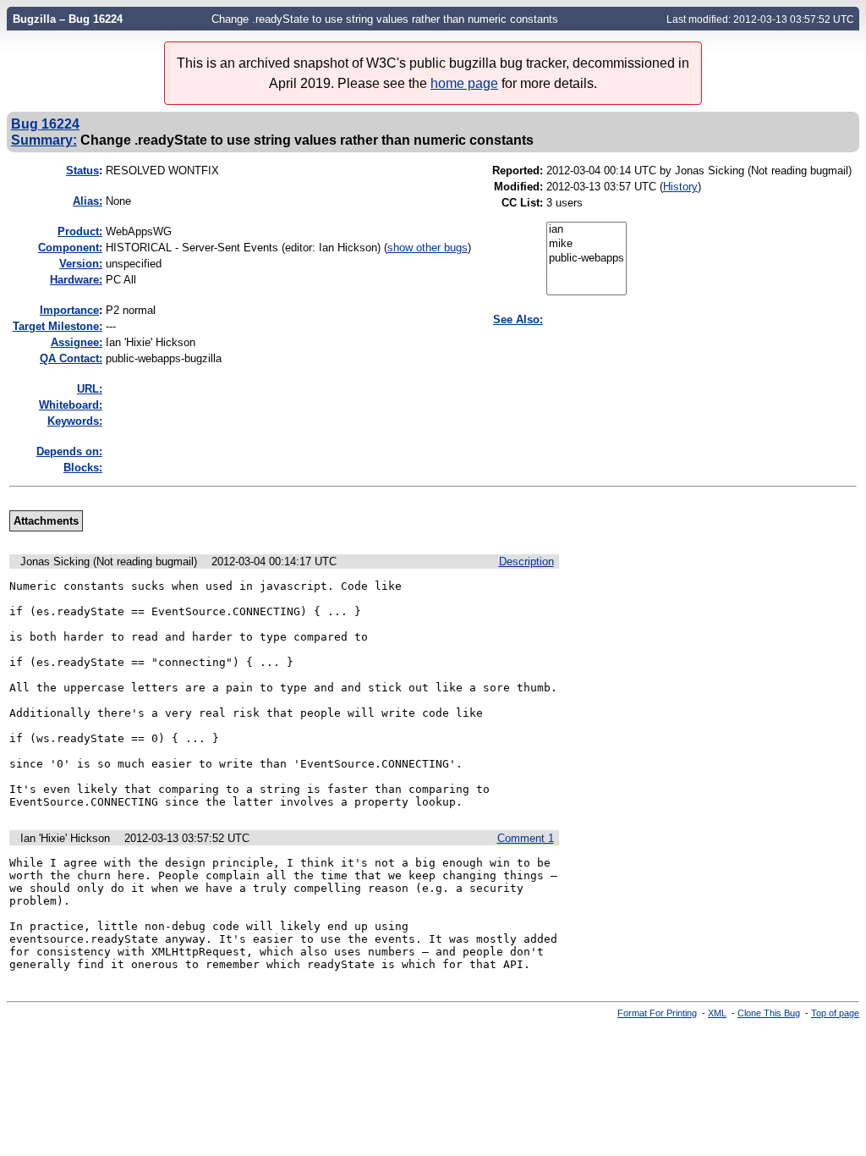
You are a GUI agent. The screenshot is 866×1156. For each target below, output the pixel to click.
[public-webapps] (586, 258)
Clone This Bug (768, 1013)
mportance (69, 310)
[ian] (586, 230)
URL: (89, 389)
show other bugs (427, 247)
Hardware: (76, 279)
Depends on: (69, 451)
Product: (80, 231)
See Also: (518, 319)
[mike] (586, 244)
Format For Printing (657, 1013)
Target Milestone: (57, 326)
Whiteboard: (70, 405)
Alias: (87, 201)
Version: (80, 263)
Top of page (835, 1013)
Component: (70, 247)
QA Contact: (71, 358)
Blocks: (82, 467)
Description (526, 561)
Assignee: (76, 342)
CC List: (522, 202)
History (680, 186)
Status (82, 170)
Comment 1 (525, 838)
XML (717, 1013)
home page (464, 83)
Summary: (44, 139)
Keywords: (74, 421)
